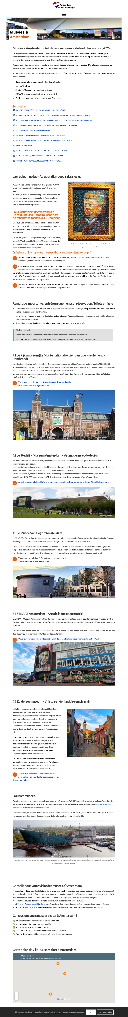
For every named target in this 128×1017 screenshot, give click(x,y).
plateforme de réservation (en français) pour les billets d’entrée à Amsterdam (60, 339)
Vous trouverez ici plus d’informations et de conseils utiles (45, 382)
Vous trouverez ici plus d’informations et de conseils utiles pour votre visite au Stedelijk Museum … (63, 482)
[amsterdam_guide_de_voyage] (64, 5)
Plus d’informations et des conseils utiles (37, 773)
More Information (105, 1012)
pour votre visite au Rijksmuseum (33, 385)
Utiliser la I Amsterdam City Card (30, 904)
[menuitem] (64, 14)
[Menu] (64, 14)
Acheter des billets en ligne (84, 897)
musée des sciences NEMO (38, 807)
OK (91, 1012)
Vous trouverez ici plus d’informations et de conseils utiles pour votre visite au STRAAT (58, 639)
